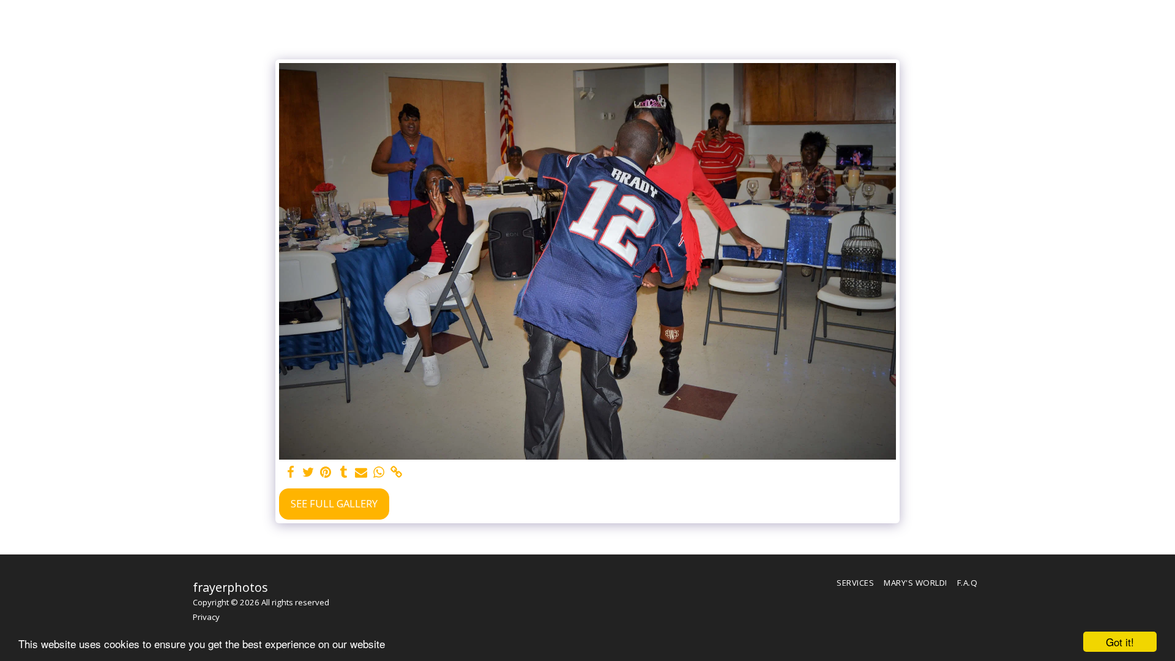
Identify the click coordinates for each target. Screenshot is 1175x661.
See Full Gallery (334, 503)
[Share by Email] (361, 472)
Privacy (206, 616)
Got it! (1120, 641)
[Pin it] (325, 472)
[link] (396, 472)
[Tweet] (308, 472)
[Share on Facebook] (290, 472)
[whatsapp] (379, 472)
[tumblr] (343, 472)
